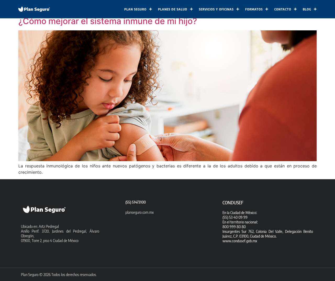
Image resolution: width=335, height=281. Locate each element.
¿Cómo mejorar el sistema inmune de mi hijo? (107, 21)
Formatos (254, 9)
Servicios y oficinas (216, 9)
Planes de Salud (172, 9)
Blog (307, 9)
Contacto (282, 9)
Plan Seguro (135, 9)
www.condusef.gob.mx (239, 240)
